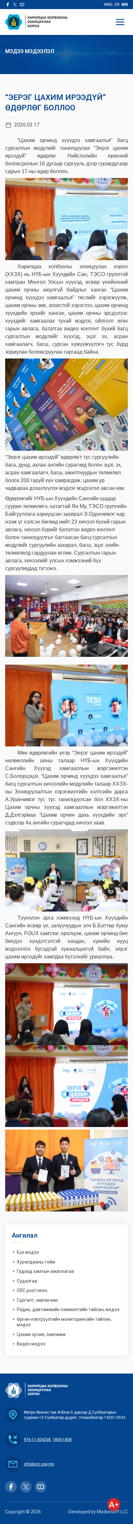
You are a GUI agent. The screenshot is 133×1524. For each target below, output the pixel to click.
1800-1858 (62, 1439)
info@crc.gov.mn (39, 1464)
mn (124, 4)
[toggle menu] (120, 22)
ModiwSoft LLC (112, 1511)
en (117, 4)
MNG (108, 4)
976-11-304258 (37, 1439)
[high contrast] (113, 1504)
